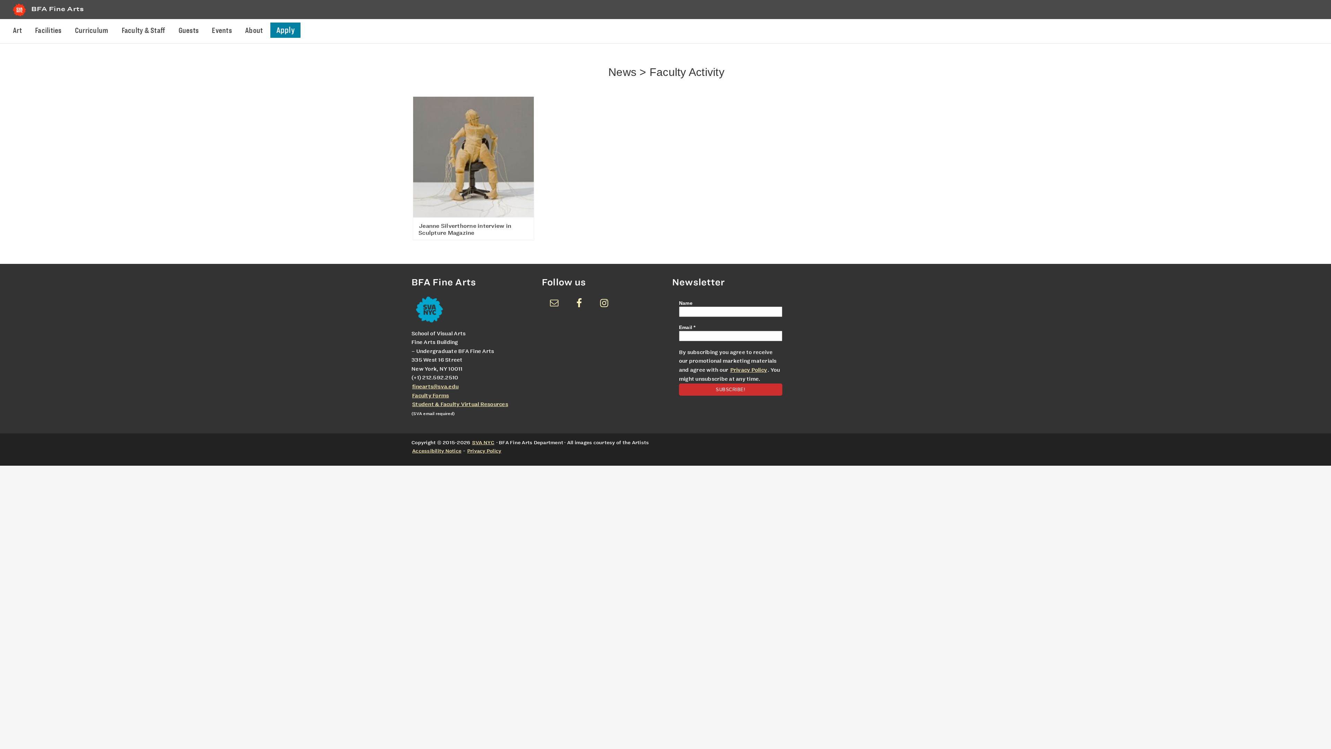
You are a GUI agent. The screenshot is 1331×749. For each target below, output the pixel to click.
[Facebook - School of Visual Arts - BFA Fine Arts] (579, 303)
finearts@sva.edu (435, 386)
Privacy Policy (748, 370)
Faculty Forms (430, 395)
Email (687, 327)
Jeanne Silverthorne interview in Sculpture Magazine (464, 229)
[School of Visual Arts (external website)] (19, 16)
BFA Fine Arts (57, 9)
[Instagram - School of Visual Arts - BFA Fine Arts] (604, 303)
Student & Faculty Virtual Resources (460, 404)
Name (686, 303)
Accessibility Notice (436, 451)
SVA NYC (483, 442)
